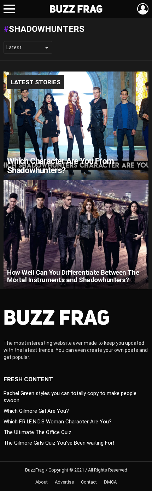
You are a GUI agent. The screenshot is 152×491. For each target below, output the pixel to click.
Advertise (64, 482)
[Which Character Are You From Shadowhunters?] (76, 126)
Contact (89, 482)
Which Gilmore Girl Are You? (36, 411)
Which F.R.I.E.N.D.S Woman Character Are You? (58, 421)
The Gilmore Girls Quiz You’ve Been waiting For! (59, 443)
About (41, 482)
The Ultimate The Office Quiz (37, 432)
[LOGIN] (142, 9)
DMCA (110, 482)
